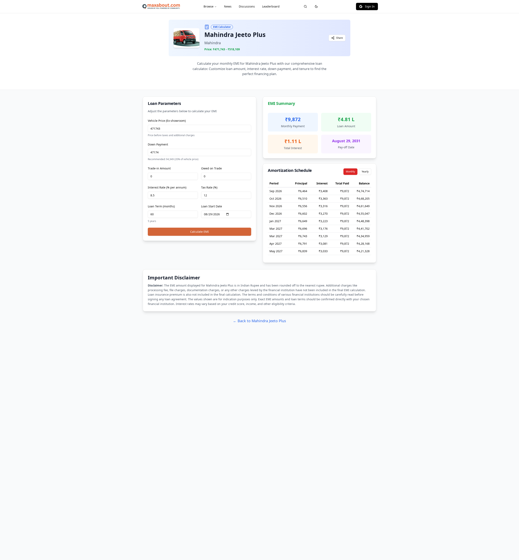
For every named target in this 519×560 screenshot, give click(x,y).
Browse (208, 6)
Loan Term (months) (161, 206)
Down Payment (158, 144)
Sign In (370, 6)
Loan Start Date (211, 206)
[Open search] (305, 6)
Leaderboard (271, 6)
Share (339, 38)
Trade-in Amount (159, 168)
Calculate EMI (199, 232)
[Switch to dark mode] (316, 6)
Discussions (247, 6)
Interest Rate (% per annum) (167, 187)
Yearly (365, 171)
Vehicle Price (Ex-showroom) (167, 121)
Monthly (350, 171)
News (228, 6)
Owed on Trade (211, 168)
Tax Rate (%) (209, 187)
